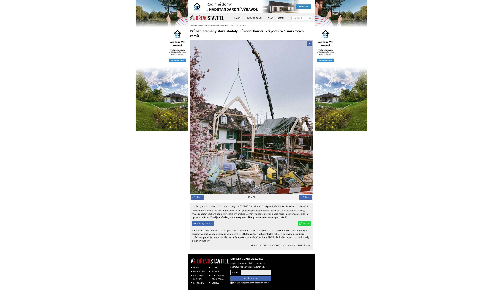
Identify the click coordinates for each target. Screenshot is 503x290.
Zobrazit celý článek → (203, 223)
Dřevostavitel (195, 25)
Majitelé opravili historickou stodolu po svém (229, 25)
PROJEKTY (197, 279)
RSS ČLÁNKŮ (198, 283)
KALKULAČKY (199, 275)
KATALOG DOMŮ (254, 18)
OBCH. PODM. (218, 279)
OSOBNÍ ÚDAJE (200, 271)
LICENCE (215, 283)
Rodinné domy (206, 25)
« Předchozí (197, 197)
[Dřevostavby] (207, 17)
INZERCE (215, 271)
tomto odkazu (297, 233)
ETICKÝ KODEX (218, 275)
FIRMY (196, 267)
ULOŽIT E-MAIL (250, 278)
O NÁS (214, 267)
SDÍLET (306, 223)
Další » (306, 197)
